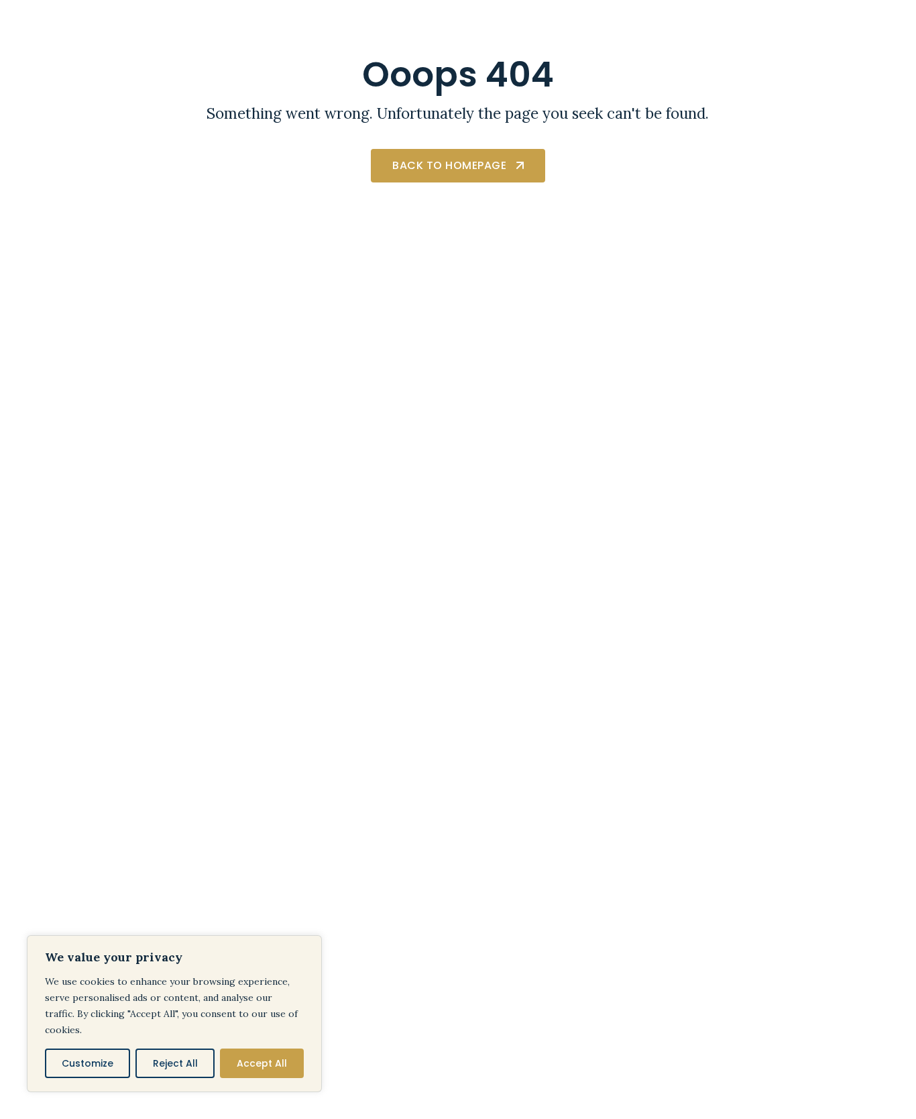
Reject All (175, 1063)
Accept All (262, 1063)
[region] (174, 1013)
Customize (87, 1063)
